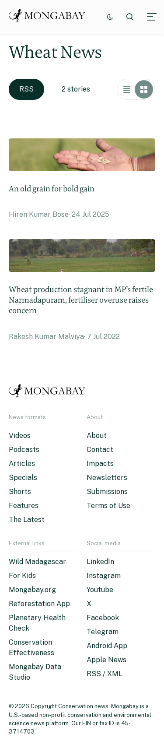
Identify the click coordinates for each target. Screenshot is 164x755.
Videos (20, 435)
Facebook (103, 618)
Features (23, 505)
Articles (22, 463)
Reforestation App (39, 604)
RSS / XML (104, 674)
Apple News (106, 660)
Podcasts (24, 449)
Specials (23, 477)
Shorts (20, 491)
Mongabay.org (32, 590)
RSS (26, 89)
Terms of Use (108, 505)
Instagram (104, 576)
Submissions (107, 491)
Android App (107, 646)
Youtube (100, 590)
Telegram (103, 632)
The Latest (27, 519)
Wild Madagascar (37, 561)
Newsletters (107, 477)
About (97, 435)
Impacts (100, 463)
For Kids (22, 576)
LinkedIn (100, 561)
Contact (100, 449)
